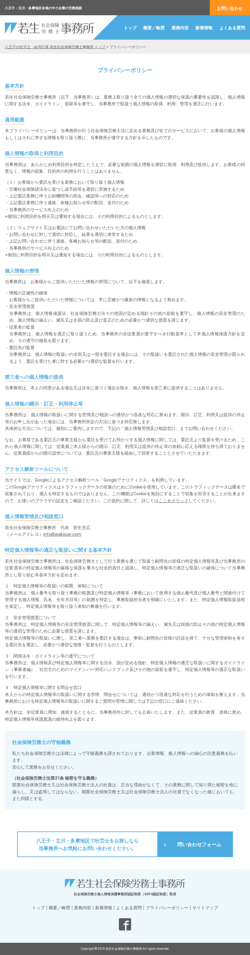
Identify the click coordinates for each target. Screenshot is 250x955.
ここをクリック (173, 500)
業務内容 (180, 27)
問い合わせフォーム (199, 844)
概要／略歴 (154, 27)
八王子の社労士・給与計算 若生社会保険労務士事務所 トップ (55, 47)
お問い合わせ (230, 8)
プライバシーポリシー (167, 907)
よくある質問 (232, 27)
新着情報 (203, 27)
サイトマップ (205, 907)
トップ (130, 27)
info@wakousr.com (62, 534)
